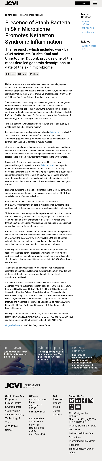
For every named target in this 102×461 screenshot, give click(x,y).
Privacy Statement (79, 425)
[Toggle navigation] (95, 3)
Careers (57, 414)
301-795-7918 (88, 28)
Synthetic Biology (14, 414)
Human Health (13, 402)
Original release (12, 325)
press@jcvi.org (88, 32)
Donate (82, 3)
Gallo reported (47, 165)
